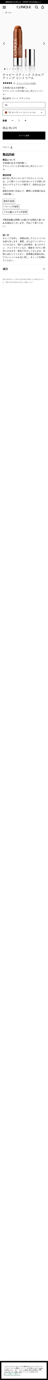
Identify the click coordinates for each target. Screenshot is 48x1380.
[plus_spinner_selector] (25, 120)
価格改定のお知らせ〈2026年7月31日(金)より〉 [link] (24, 2)
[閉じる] (40, 1369)
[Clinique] (24, 7)
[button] (43, 7)
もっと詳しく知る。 (12, 1374)
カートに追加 (24, 135)
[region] (24, 1370)
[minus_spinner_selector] (12, 120)
